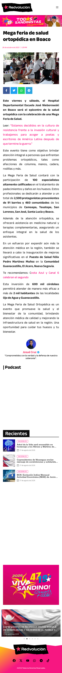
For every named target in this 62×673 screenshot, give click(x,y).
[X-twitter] (21, 661)
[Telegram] (41, 661)
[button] (24, 638)
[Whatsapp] (34, 661)
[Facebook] (14, 661)
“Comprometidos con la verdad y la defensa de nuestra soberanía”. (31, 356)
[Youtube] (28, 661)
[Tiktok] (48, 661)
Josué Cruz (31, 352)
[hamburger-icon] (57, 8)
